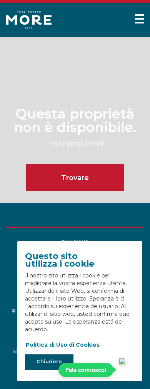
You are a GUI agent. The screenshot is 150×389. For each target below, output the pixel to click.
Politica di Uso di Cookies (63, 344)
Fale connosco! (86, 370)
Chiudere (49, 361)
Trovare (75, 178)
